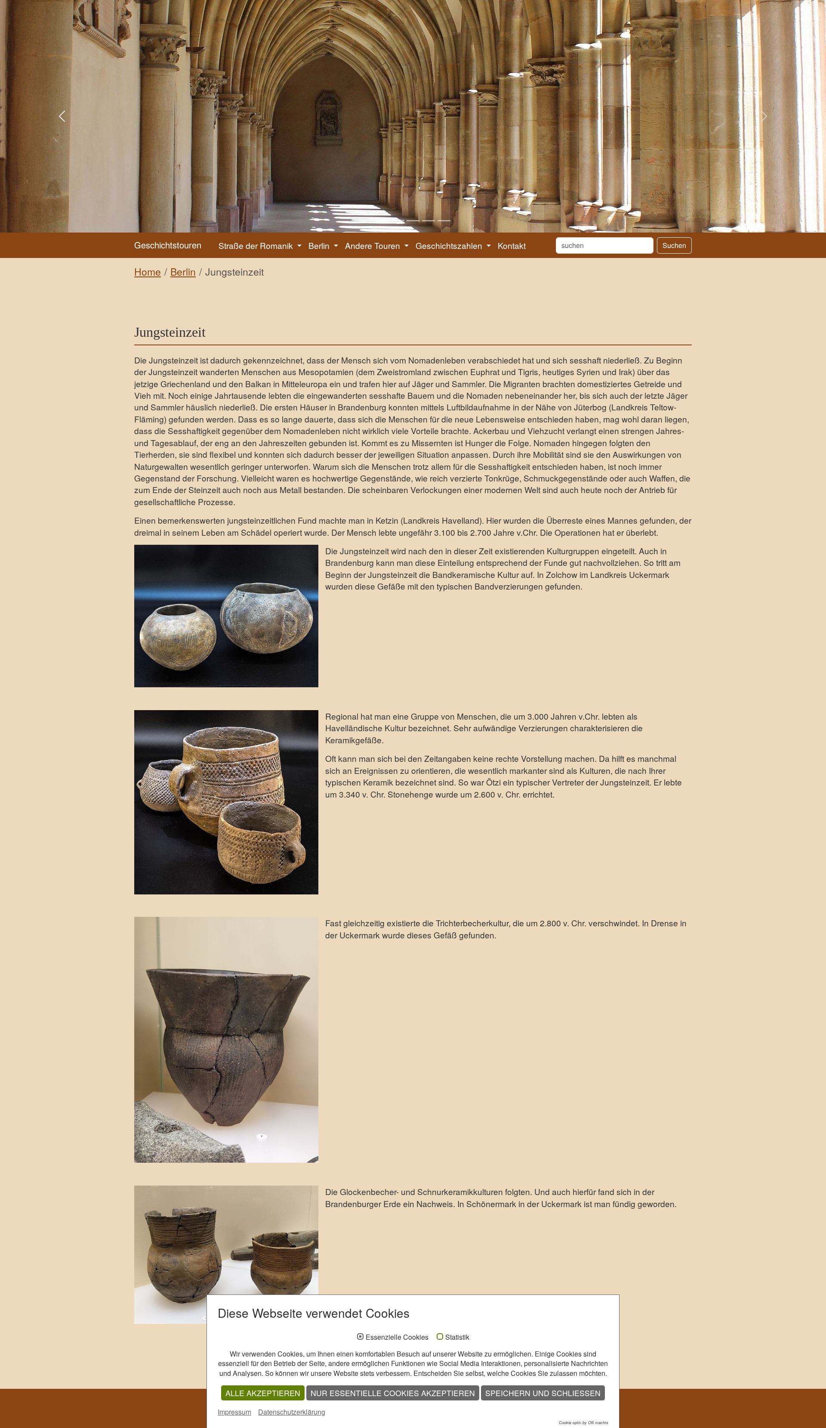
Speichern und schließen (543, 1393)
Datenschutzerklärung (291, 1412)
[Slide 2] (397, 221)
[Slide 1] (382, 221)
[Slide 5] (444, 221)
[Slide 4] (428, 221)
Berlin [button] (320, 245)
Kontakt (512, 245)
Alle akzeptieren (262, 1393)
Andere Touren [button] (373, 245)
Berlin (183, 271)
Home (147, 271)
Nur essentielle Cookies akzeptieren (393, 1393)
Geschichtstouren (167, 245)
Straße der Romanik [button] (257, 245)
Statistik (457, 1337)
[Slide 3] (413, 221)
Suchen (674, 245)
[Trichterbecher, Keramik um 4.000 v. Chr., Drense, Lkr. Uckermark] (226, 1040)
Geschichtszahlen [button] (450, 245)
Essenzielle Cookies (397, 1337)
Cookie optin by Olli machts (583, 1422)
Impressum (234, 1412)
